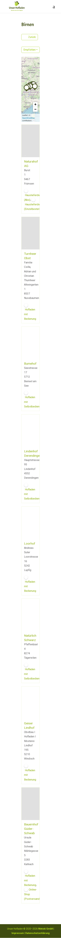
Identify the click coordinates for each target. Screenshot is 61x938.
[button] (35, 104)
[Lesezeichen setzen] (25, 154)
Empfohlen (29, 49)
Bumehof (30, 363)
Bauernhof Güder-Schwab (31, 828)
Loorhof (29, 543)
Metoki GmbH (45, 928)
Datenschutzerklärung (37, 933)
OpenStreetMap (28, 117)
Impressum (18, 933)
